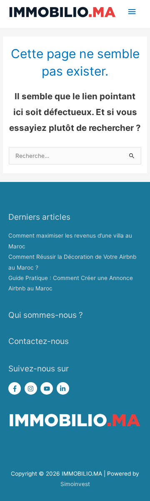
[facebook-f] (15, 388)
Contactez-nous (38, 341)
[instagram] (32, 388)
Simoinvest (75, 484)
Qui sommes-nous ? (45, 315)
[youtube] (47, 388)
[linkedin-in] (64, 388)
